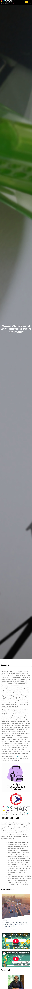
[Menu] (26, 2)
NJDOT (19, 756)
